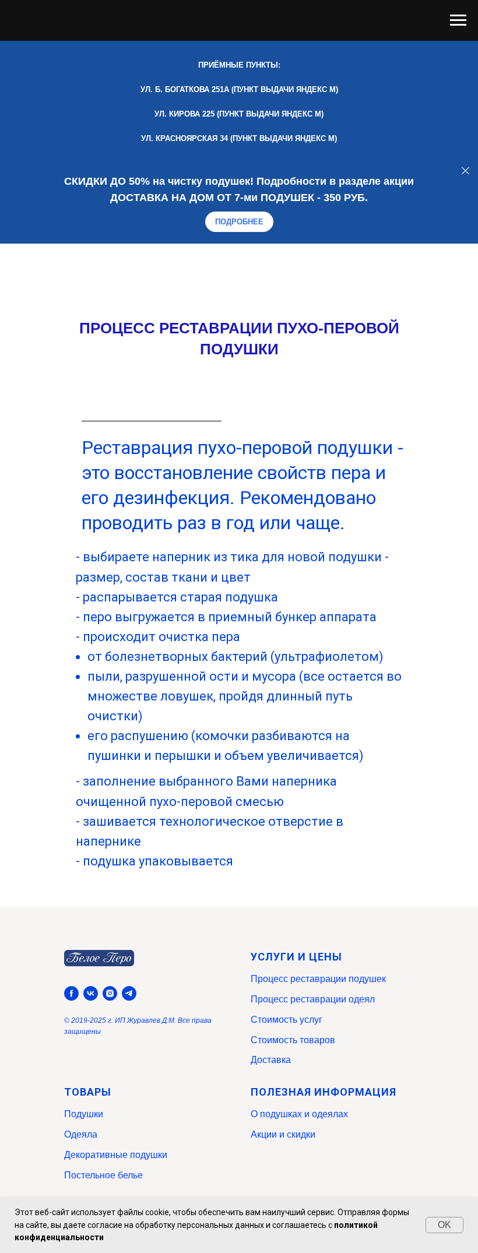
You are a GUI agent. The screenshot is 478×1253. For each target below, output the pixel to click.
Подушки (83, 1114)
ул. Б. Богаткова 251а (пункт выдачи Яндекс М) (239, 89)
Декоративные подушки (115, 1155)
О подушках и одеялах (299, 1114)
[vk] (90, 993)
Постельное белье (103, 1175)
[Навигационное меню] (458, 20)
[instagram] (110, 993)
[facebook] (71, 993)
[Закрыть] (465, 170)
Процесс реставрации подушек (318, 979)
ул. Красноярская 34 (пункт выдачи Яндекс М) (239, 138)
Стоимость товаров (293, 1040)
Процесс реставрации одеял (313, 999)
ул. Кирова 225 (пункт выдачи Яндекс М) (239, 114)
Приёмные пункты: (239, 65)
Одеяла (80, 1134)
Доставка (271, 1060)
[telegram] (129, 993)
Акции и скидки (283, 1134)
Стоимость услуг (286, 1020)
